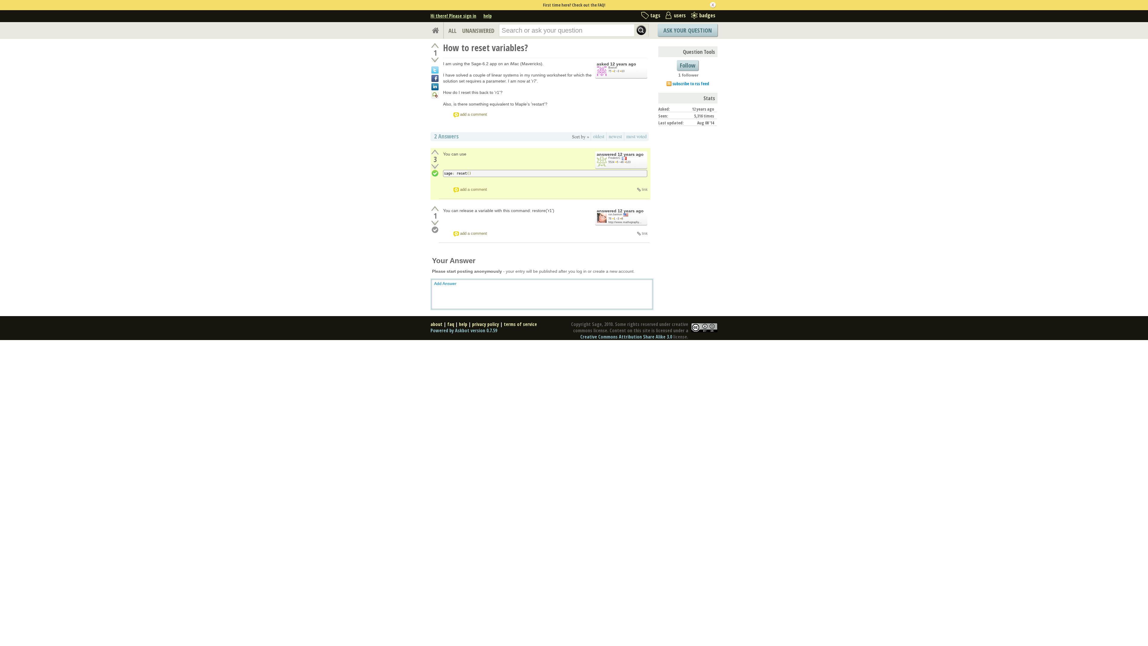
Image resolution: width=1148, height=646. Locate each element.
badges (707, 15)
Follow (687, 65)
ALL (452, 31)
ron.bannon (615, 214)
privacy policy (485, 324)
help (487, 16)
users (680, 15)
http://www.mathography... (625, 222)
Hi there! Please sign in (453, 16)
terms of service (520, 324)
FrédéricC (614, 157)
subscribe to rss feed (690, 83)
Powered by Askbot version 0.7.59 (463, 330)
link (645, 190)
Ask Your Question (687, 30)
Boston (612, 67)
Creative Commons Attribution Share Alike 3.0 (626, 336)
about (436, 324)
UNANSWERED (478, 31)
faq (450, 324)
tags (655, 15)
